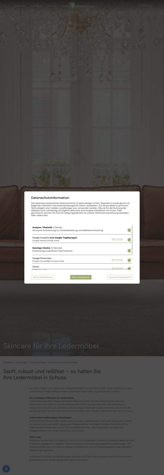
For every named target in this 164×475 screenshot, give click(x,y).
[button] (129, 230)
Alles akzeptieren (81, 277)
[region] (82, 247)
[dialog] (82, 237)
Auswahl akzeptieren (120, 277)
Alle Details (117, 239)
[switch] (129, 229)
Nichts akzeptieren (43, 277)
